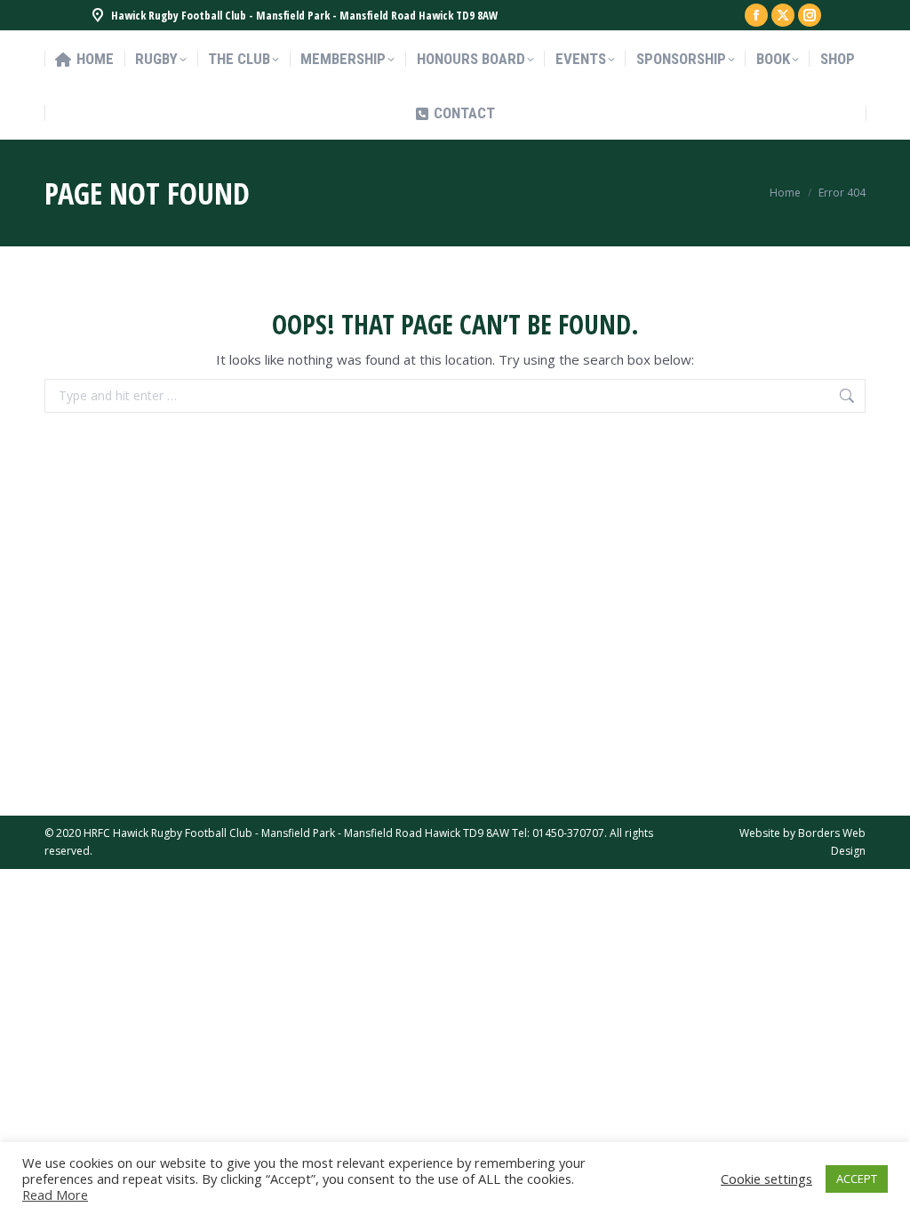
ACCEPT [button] (856, 1179)
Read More (55, 1195)
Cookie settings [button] (766, 1179)
